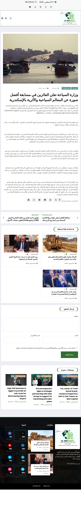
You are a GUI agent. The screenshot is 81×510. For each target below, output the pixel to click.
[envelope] (45, 200)
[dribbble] (40, 7)
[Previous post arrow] (77, 217)
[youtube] (30, 7)
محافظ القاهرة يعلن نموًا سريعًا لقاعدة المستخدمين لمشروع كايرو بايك (56, 219)
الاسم (76, 335)
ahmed (54, 88)
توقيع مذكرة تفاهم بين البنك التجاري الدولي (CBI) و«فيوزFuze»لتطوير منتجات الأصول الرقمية (23, 219)
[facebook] (59, 200)
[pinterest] (39, 200)
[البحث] (11, 18)
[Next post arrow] (3, 217)
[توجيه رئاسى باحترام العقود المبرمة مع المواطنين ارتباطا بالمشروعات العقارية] (60, 278)
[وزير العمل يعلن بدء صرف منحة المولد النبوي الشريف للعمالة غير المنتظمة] (21, 243)
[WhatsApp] (34, 200)
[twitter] (56, 200)
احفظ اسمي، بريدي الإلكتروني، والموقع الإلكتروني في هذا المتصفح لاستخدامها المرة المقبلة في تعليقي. (45, 348)
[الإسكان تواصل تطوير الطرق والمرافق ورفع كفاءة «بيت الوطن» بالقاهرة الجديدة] (60, 243)
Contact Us (36, 486)
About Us (47, 486)
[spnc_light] (6, 18)
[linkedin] (50, 200)
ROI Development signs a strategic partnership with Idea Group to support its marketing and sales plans (16, 395)
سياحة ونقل (66, 88)
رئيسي (74, 88)
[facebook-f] (51, 7)
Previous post (47, 215)
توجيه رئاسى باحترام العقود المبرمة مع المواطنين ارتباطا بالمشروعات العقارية (63, 293)
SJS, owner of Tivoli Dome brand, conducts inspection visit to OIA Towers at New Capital (42, 393)
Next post (35, 215)
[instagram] (35, 7)
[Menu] (2, 18)
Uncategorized (20, 376)
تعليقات (76, 316)
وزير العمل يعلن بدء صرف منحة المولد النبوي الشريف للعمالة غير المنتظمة (23, 258)
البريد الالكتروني (35, 335)
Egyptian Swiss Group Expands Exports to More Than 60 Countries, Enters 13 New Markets (67, 394)
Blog (12, 376)
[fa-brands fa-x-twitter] (46, 7)
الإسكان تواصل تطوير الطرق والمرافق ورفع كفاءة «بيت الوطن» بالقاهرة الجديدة (62, 258)
